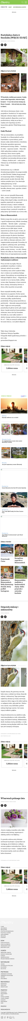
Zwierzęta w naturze (7, 975)
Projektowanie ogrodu (7, 958)
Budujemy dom (5, 947)
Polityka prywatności (7, 931)
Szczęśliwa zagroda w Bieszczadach (20, 560)
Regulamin (4, 929)
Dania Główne (5, 996)
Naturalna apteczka (7, 965)
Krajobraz (4, 978)
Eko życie (3, 968)
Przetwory (4, 1001)
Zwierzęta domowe (6, 974)
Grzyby (3, 977)
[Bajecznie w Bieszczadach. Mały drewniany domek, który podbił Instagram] (7, 572)
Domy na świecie (5, 944)
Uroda (3, 964)
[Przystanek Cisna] (7, 550)
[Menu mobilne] (25, 2)
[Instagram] (2, 1017)
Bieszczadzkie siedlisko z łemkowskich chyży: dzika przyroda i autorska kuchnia (20, 586)
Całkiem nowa (12, 368)
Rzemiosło (4, 983)
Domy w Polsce (5, 942)
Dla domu (3, 967)
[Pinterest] (7, 1017)
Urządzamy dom (5, 945)
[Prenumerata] (10, 1017)
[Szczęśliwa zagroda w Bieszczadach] (21, 550)
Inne (2, 1003)
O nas (2, 926)
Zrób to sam (4, 986)
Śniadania (4, 992)
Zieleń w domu (5, 957)
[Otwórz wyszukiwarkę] (22, 2)
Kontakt (3, 937)
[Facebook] (5, 1017)
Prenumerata (5, 1009)
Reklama (3, 936)
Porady (3, 955)
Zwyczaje (3, 985)
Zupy (2, 995)
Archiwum (4, 928)
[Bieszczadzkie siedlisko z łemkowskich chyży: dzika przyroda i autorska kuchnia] (21, 572)
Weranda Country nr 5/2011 (12, 365)
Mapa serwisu (4, 934)
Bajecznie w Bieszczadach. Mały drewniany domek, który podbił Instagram (7, 585)
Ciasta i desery (5, 998)
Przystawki (4, 993)
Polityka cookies (6, 932)
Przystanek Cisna (5, 560)
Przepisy (3, 1006)
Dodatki (3, 1000)
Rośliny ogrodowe (6, 954)
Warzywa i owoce (6, 952)
